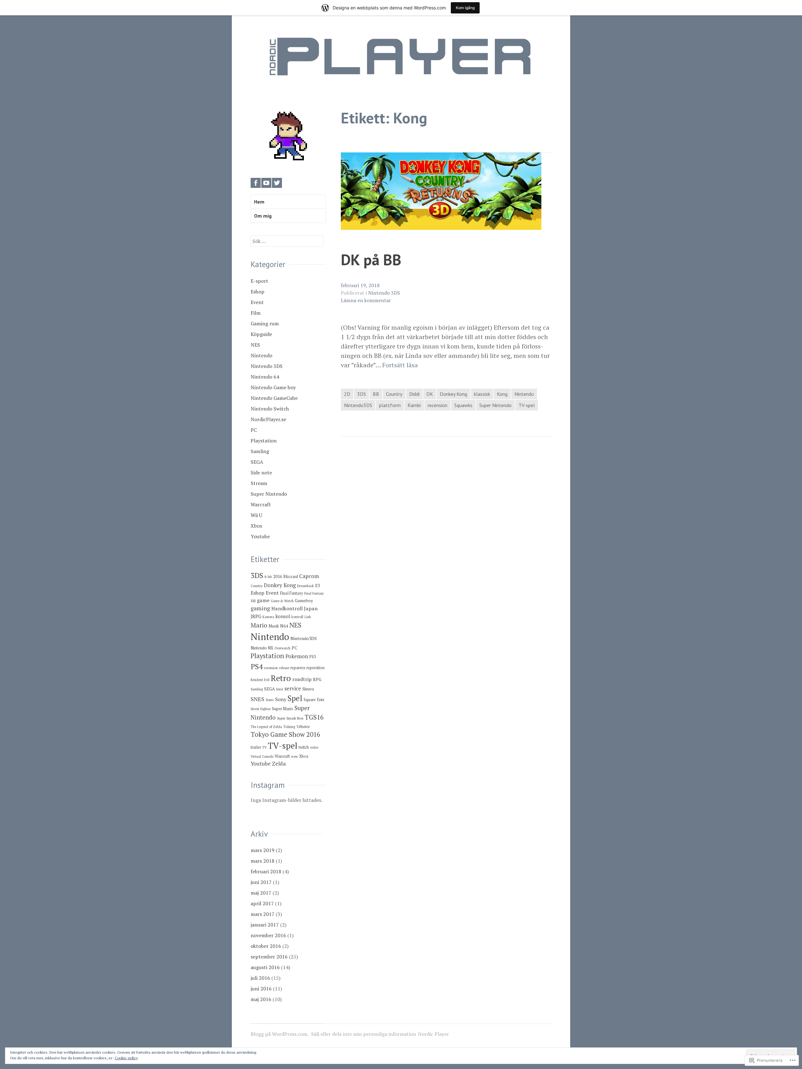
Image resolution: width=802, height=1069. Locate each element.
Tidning (289, 727)
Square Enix (314, 699)
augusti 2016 (265, 967)
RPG (317, 679)
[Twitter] (277, 183)
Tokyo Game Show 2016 (285, 734)
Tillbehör (303, 727)
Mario (259, 625)
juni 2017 (261, 882)
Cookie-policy (126, 1058)
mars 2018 (262, 860)
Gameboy (304, 600)
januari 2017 (265, 924)
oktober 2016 (266, 945)
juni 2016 (261, 988)
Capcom (309, 576)
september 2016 (269, 956)
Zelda (279, 763)
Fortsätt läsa (400, 365)
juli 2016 (260, 977)
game (263, 600)
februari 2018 (266, 871)
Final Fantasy (291, 593)
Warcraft (261, 504)
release (284, 668)
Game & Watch (282, 601)
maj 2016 (261, 999)
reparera (297, 667)
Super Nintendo (495, 405)
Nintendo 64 (265, 376)
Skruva (308, 689)
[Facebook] (256, 183)
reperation (315, 667)
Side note (261, 472)
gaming (260, 608)
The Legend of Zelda (266, 727)
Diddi (414, 394)
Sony (280, 699)
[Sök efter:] (287, 241)
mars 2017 (262, 914)
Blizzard (290, 576)
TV (264, 747)
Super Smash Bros (290, 718)
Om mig (263, 216)
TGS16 (314, 717)
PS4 (257, 666)
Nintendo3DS (358, 405)
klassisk (482, 394)
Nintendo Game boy (273, 387)
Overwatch (282, 648)
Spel (295, 698)
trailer (256, 747)
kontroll (297, 617)
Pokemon (296, 656)
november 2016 (268, 935)
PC (254, 429)
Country (394, 394)
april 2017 (262, 903)
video (314, 747)
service (292, 688)
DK (429, 394)
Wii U (256, 515)
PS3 (312, 656)
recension (437, 405)
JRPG (256, 616)
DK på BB (371, 259)
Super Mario (282, 708)
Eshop (257, 291)
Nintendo (524, 394)
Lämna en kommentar (366, 300)
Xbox (256, 525)
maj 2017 (261, 892)
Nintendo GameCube (274, 398)
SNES (257, 699)
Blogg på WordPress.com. (280, 1033)
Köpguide (261, 334)
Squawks (463, 405)
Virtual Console (262, 756)
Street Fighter (261, 709)
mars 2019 (262, 850)
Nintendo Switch (270, 408)
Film (256, 312)
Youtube (260, 536)
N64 (284, 626)
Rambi (414, 405)
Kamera (268, 617)
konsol (282, 616)
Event (257, 302)
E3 (317, 585)
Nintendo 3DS (384, 292)
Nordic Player (433, 1033)
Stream (259, 483)
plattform (390, 405)
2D (347, 394)
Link (308, 617)
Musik (273, 626)
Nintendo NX (262, 648)
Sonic (270, 700)
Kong (502, 394)
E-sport (259, 280)
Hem (259, 202)
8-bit (268, 577)
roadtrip (302, 679)
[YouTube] (266, 183)
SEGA (257, 461)
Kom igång (465, 7)
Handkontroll (287, 608)
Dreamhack (305, 586)
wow (294, 756)
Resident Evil (260, 680)
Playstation (264, 440)
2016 (277, 576)
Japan (311, 608)
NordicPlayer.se (268, 419)
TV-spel (526, 405)
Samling (260, 451)
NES (255, 344)
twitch (304, 747)
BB (376, 394)
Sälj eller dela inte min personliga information (363, 1033)
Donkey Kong (453, 394)
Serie (279, 689)
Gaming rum (265, 323)
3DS (361, 394)
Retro (281, 678)
